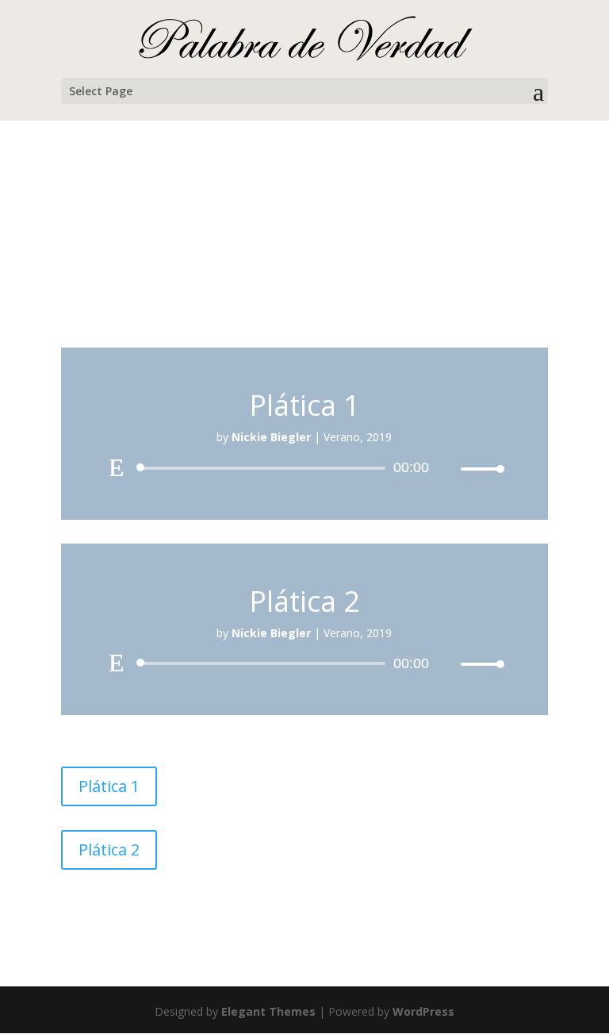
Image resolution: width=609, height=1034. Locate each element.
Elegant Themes (268, 1011)
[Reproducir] (116, 467)
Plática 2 (109, 849)
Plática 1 (109, 786)
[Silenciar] (448, 469)
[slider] (478, 468)
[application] (304, 468)
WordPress (423, 1011)
